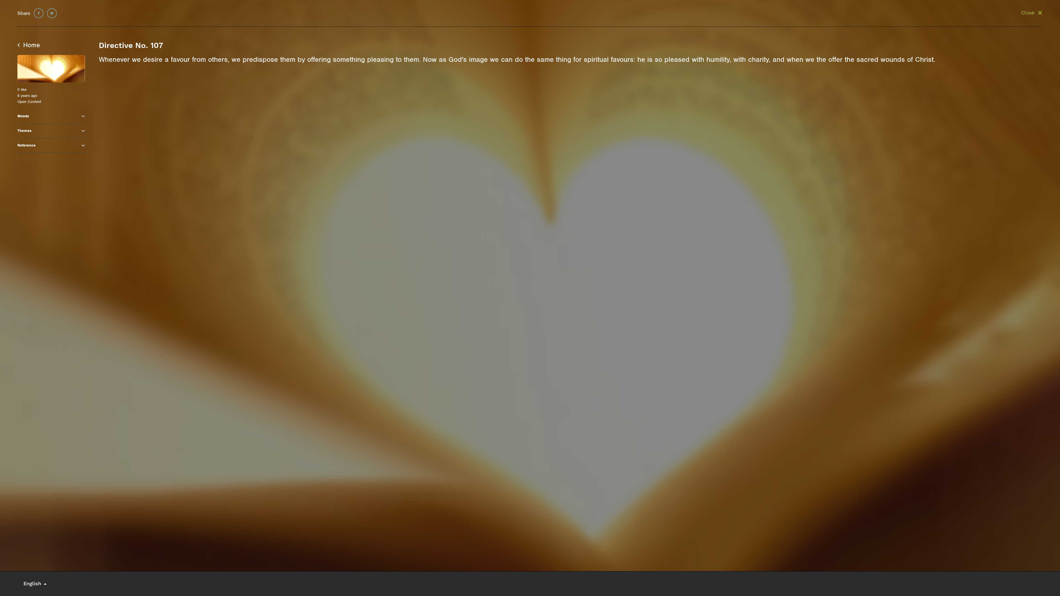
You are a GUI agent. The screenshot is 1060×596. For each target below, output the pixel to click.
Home (30, 45)
